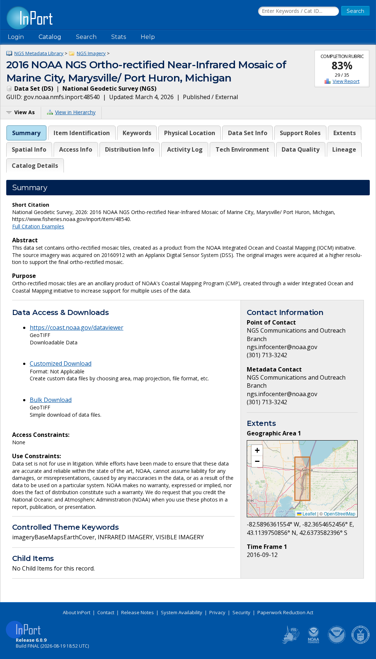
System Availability (181, 612)
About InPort (76, 612)
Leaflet (308, 513)
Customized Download (60, 363)
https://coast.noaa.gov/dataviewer (76, 327)
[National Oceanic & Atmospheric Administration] (337, 642)
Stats (118, 36)
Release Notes (137, 612)
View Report (346, 81)
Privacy (217, 612)
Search (86, 36)
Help (148, 36)
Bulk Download (51, 400)
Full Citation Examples (38, 226)
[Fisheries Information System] (290, 642)
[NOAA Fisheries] (313, 642)
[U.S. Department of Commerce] (360, 642)
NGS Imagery (91, 53)
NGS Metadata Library (39, 53)
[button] (257, 450)
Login (16, 36)
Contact (105, 612)
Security (241, 612)
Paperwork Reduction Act (285, 612)
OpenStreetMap (339, 513)
